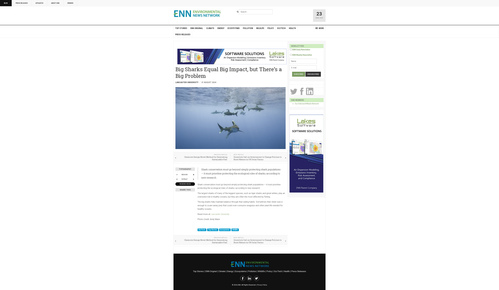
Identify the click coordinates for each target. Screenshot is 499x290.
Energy (220, 28)
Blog (6, 3)
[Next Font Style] (193, 179)
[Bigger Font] (193, 174)
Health (292, 28)
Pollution (248, 28)
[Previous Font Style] (176, 179)
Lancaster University (220, 214)
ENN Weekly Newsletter (302, 55)
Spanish (70, 3)
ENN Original (196, 28)
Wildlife (260, 28)
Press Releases (22, 3)
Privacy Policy (262, 285)
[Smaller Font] (176, 174)
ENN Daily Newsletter (301, 50)
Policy (270, 28)
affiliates (39, 3)
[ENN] (197, 13)
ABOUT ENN (55, 3)
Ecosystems (234, 28)
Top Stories (181, 28)
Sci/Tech (281, 28)
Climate (210, 28)
